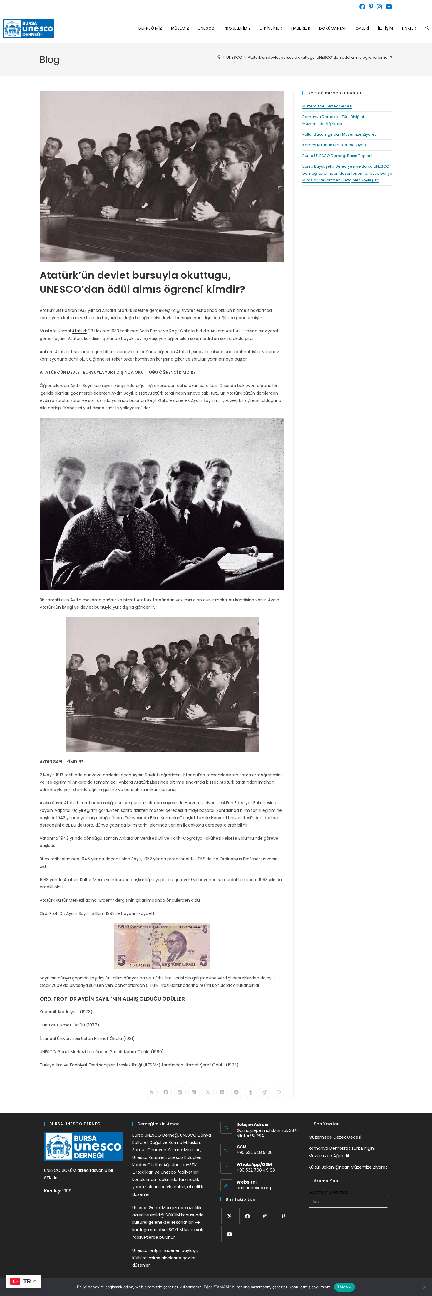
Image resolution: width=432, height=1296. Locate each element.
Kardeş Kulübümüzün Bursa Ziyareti (336, 145)
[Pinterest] (283, 1216)
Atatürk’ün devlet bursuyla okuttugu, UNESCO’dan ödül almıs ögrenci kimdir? (320, 57)
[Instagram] (265, 1216)
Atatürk (79, 331)
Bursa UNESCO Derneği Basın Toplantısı (339, 156)
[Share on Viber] (208, 1092)
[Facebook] (247, 1216)
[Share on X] (152, 1092)
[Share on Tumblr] (250, 1092)
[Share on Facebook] (166, 1092)
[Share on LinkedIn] (194, 1092)
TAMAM (344, 1287)
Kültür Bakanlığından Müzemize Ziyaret (339, 134)
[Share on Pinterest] (180, 1092)
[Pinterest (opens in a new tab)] (371, 7)
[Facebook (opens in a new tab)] (362, 7)
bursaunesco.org (254, 1188)
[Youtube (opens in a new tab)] (388, 7)
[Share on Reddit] (236, 1092)
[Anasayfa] (219, 57)
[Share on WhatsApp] (278, 1092)
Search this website (329, 1192)
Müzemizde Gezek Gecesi (327, 106)
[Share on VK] (222, 1092)
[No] (425, 1287)
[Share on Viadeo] (264, 1092)
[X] (229, 1216)
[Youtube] (229, 1234)
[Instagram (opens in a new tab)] (379, 7)
